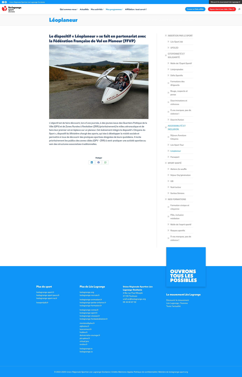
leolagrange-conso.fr (89, 309)
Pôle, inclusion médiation (177, 216)
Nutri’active (175, 187)
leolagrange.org (87, 292)
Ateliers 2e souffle (178, 168)
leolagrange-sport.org (178, 371)
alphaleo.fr (84, 326)
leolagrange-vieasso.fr (90, 315)
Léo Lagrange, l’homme (177, 302)
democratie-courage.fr (90, 335)
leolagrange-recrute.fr (90, 295)
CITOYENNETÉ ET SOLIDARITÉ (176, 55)
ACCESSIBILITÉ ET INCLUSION (177, 127)
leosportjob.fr (42, 302)
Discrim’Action (177, 119)
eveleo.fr (83, 344)
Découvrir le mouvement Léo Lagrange (225, 2)
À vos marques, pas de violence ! (180, 112)
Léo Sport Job (176, 41)
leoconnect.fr (86, 329)
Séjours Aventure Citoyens (178, 137)
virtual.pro (84, 341)
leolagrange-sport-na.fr (46, 298)
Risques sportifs (177, 230)
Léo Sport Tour (177, 144)
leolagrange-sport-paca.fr (47, 295)
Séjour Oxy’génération (180, 174)
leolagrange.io (86, 351)
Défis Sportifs (176, 75)
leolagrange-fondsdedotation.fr (94, 318)
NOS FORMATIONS (177, 199)
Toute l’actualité (173, 306)
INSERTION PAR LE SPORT (180, 35)
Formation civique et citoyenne (179, 207)
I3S (171, 181)
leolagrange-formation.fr (91, 305)
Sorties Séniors (177, 193)
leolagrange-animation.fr (91, 299)
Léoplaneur (175, 150)
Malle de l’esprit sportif (180, 224)
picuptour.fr (85, 338)
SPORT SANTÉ (175, 162)
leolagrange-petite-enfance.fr (93, 302)
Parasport (174, 156)
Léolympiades (176, 69)
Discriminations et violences (178, 102)
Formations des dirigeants (177, 83)
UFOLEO (174, 47)
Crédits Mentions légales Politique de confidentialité (134, 371)
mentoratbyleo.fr (87, 323)
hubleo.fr (84, 332)
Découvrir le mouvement (177, 299)
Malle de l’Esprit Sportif (181, 63)
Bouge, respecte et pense (179, 92)
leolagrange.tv (86, 348)
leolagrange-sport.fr (45, 292)
